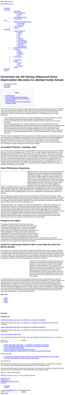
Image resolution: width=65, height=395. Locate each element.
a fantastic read (58, 137)
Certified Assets (10, 95)
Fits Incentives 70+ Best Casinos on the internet (21, 358)
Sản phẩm (7, 29)
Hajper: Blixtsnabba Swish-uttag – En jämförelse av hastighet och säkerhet (23, 320)
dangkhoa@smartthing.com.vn (10, 381)
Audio (16, 61)
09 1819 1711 (5, 380)
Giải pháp (7, 9)
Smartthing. (10, 390)
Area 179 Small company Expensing (16, 97)
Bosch (19, 63)
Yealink (20, 14)
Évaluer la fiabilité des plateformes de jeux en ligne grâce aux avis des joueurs (27, 351)
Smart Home (18, 19)
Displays (16, 49)
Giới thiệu (7, 69)
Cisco (19, 34)
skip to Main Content (7, 1)
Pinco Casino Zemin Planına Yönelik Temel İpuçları (19, 349)
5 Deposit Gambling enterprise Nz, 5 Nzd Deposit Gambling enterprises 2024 (31, 356)
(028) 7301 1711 (5, 378)
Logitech (20, 38)
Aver (19, 37)
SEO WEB (7, 85)
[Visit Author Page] (4, 310)
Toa (19, 64)
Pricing (16, 28)
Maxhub (20, 52)
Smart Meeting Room (20, 17)
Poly (19, 15)
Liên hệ (6, 70)
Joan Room (21, 23)
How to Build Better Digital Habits (11, 334)
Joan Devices (18, 26)
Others (16, 67)
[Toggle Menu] (1, 5)
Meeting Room (22, 46)
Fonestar (20, 66)
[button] (6, 298)
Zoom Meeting (22, 43)
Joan (5, 20)
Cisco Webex (22, 40)
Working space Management (22, 22)
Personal (20, 44)
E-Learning (17, 11)
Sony (19, 55)
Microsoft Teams (22, 41)
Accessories (18, 60)
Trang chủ (7, 8)
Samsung (20, 53)
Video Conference (19, 12)
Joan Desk (21, 25)
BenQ (19, 50)
